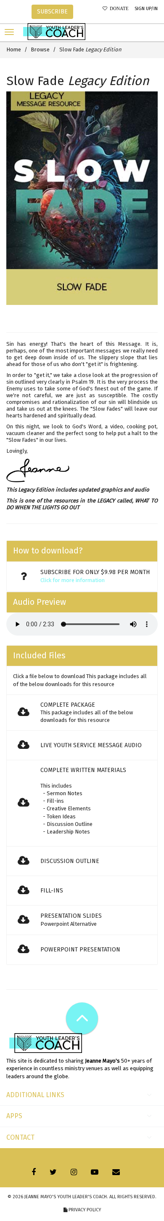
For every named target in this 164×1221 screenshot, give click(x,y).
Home (13, 49)
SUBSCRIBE (52, 11)
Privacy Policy (84, 1210)
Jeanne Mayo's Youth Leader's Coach (65, 1197)
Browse (40, 49)
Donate (118, 8)
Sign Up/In (146, 8)
